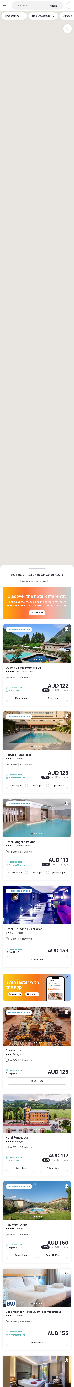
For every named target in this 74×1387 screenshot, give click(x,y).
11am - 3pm (36, 785)
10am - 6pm (21, 698)
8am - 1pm (21, 1168)
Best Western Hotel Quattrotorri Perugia (37, 1309)
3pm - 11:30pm (53, 1255)
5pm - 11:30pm (58, 872)
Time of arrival (12, 15)
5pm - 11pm (53, 698)
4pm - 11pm (58, 785)
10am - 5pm (53, 1168)
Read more (37, 612)
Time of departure (41, 15)
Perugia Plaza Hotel (37, 752)
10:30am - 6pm (15, 872)
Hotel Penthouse (37, 1135)
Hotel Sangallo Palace (37, 839)
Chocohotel (37, 1048)
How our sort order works (35, 581)
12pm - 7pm (37, 959)
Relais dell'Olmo (37, 1222)
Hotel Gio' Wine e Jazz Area (37, 926)
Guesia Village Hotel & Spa (37, 665)
